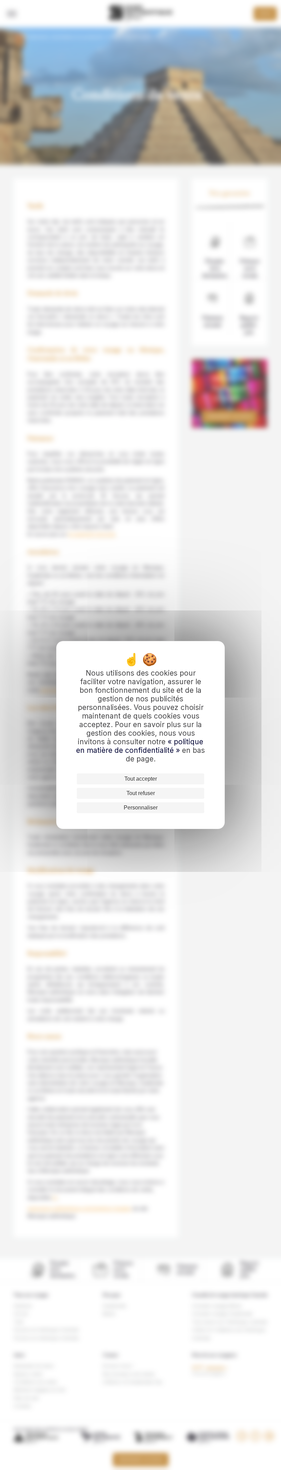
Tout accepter (140, 779)
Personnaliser (141, 807)
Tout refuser (140, 793)
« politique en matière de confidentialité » (139, 746)
